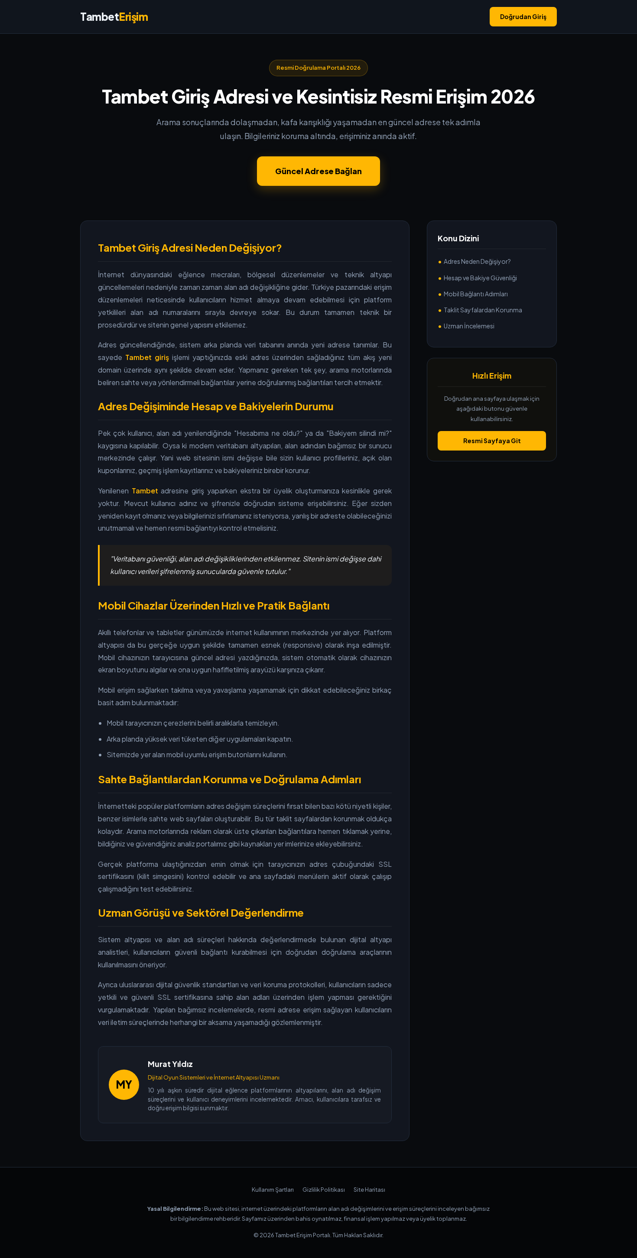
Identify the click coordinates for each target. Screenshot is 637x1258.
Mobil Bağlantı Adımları (476, 294)
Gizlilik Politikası (323, 1189)
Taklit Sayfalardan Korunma (483, 310)
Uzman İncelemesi (469, 326)
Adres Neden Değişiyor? (477, 262)
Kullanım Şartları (273, 1189)
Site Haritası (369, 1189)
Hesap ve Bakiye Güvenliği (480, 278)
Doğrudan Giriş (523, 16)
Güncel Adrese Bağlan (318, 171)
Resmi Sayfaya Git (492, 440)
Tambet (114, 16)
